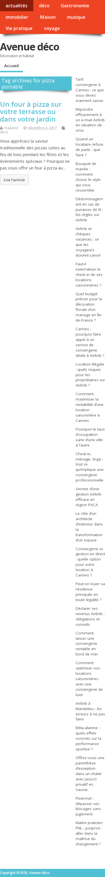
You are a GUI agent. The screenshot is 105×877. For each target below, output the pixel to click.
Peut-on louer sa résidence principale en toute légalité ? (90, 591)
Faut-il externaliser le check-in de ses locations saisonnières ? (89, 274)
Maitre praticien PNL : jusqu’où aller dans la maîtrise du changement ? (89, 833)
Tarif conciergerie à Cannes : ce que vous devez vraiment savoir (90, 90)
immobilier (17, 17)
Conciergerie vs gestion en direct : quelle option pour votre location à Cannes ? (90, 562)
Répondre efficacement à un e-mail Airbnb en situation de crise (90, 120)
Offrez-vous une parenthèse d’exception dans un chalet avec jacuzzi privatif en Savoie (90, 773)
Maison (48, 17)
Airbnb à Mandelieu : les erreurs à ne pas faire (90, 711)
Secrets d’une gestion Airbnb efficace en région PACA (88, 496)
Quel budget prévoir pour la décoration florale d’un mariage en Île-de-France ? (89, 307)
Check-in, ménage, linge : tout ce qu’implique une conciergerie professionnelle (90, 467)
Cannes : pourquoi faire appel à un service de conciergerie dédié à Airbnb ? (90, 342)
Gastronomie (75, 6)
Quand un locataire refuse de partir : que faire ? (89, 146)
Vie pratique (19, 28)
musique (76, 17)
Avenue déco (29, 46)
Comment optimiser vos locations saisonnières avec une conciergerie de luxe (89, 678)
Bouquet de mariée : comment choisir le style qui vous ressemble (88, 177)
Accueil (11, 65)
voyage (52, 28)
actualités (16, 6)
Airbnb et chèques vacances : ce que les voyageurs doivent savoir (88, 242)
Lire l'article (14, 180)
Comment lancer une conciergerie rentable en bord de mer (87, 644)
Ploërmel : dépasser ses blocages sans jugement (88, 806)
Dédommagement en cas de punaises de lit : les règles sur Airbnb (89, 209)
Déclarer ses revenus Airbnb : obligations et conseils (90, 616)
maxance (11, 127)
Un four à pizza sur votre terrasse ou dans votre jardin (31, 111)
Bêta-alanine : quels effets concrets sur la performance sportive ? (88, 738)
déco (44, 6)
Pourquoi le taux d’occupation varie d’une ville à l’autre (90, 437)
